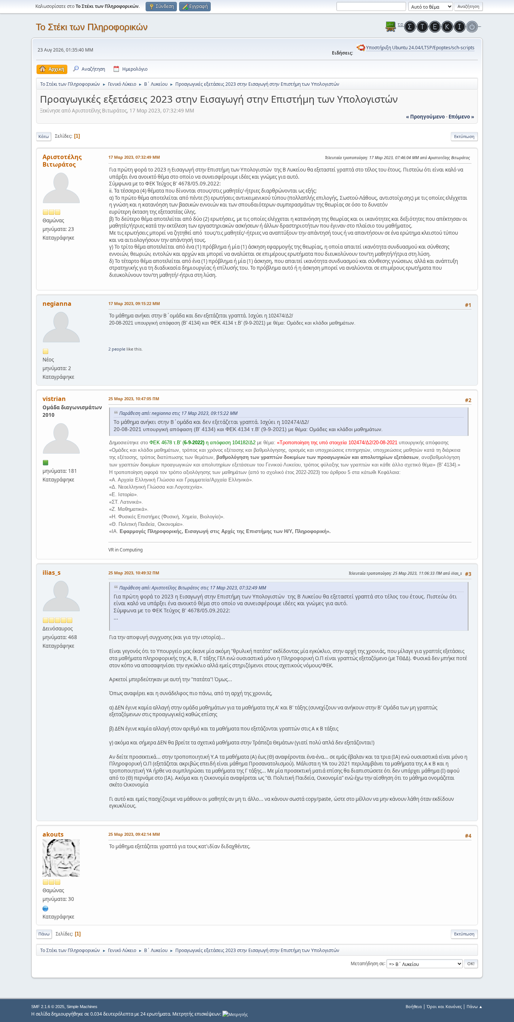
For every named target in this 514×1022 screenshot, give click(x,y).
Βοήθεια (414, 1006)
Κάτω (43, 136)
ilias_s (52, 572)
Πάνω (44, 934)
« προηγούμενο (425, 116)
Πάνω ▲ (475, 1006)
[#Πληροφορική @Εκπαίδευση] (46, 907)
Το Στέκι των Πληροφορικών (92, 27)
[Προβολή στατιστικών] (235, 1014)
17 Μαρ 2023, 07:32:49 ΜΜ (134, 157)
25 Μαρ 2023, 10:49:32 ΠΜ (133, 573)
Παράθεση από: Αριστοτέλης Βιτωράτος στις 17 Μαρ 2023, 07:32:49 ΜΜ (192, 588)
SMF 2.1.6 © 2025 (47, 1006)
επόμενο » (461, 116)
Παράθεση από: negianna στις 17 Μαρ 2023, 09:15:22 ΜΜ (178, 413)
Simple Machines (82, 1006)
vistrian (54, 399)
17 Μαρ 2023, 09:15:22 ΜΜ (134, 303)
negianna (57, 303)
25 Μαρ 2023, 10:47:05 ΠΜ (133, 398)
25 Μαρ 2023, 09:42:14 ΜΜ (134, 834)
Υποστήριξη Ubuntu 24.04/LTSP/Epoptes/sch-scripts (420, 47)
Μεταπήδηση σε (367, 963)
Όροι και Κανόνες (444, 1006)
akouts (53, 834)
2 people (116, 349)
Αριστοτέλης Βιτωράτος (62, 161)
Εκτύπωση (464, 136)
